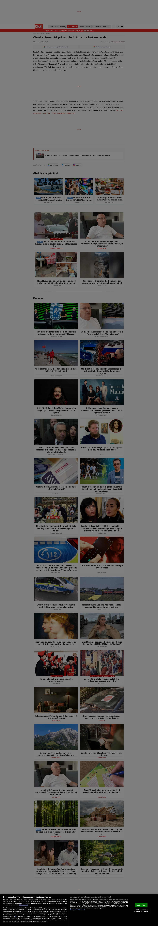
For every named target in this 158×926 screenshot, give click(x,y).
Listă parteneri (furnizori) (77, 910)
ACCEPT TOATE (141, 905)
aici (16, 916)
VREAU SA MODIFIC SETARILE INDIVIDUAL (141, 910)
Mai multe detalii (23, 905)
